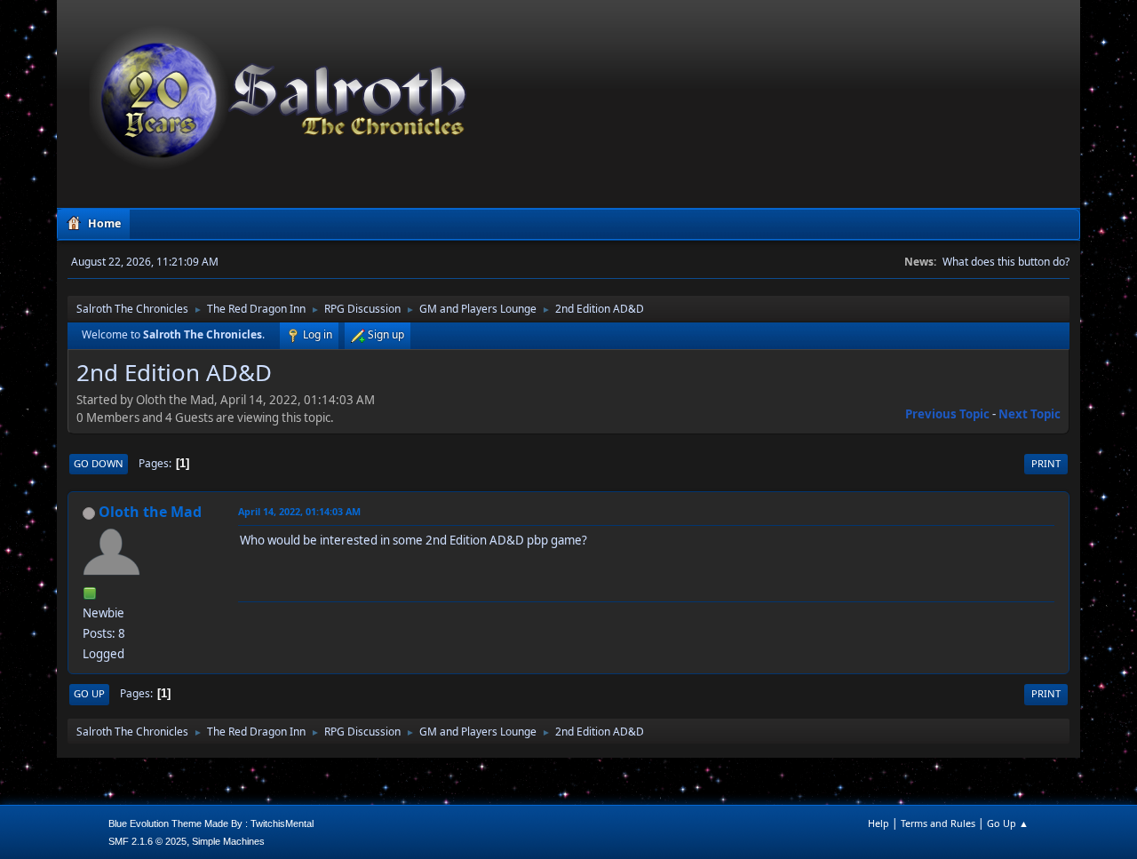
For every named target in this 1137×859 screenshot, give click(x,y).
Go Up (89, 693)
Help (878, 823)
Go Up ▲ (1008, 823)
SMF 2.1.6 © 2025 (147, 841)
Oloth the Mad (150, 511)
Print (1046, 463)
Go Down (98, 463)
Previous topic (947, 414)
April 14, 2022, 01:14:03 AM (299, 511)
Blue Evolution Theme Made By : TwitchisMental (211, 823)
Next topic (1029, 414)
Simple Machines (228, 841)
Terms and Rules (938, 823)
